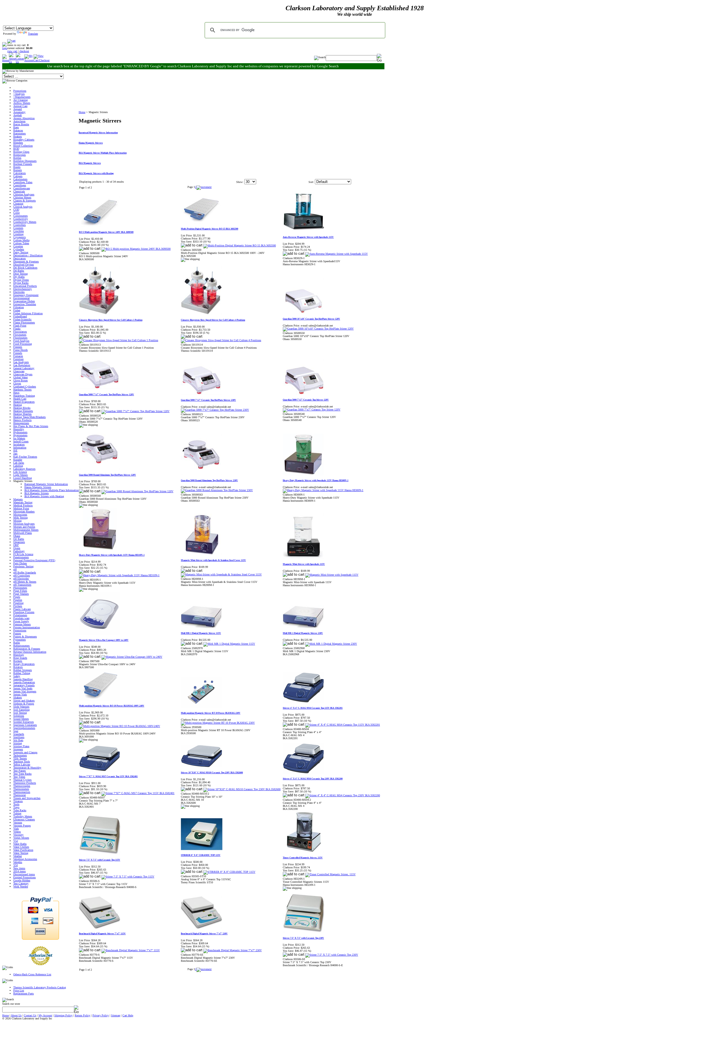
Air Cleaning (20, 99)
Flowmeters (19, 334)
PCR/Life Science (23, 554)
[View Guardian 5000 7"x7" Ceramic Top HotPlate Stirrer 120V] (135, 411)
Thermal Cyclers (22, 779)
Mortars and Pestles (24, 526)
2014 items (19, 871)
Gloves (17, 383)
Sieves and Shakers (24, 700)
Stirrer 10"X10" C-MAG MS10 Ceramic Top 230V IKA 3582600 (212, 772)
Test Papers (19, 770)
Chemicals (19, 191)
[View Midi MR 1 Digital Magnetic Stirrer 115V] (229, 643)
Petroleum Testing (23, 566)
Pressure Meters (22, 624)
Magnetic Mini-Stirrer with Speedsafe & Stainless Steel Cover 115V (213, 560)
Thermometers (21, 788)
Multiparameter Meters (25, 529)
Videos (17, 831)
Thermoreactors (21, 792)
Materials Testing (22, 502)
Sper (15, 731)
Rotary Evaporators (24, 663)
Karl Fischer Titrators (25, 456)
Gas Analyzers (21, 362)
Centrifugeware (21, 188)
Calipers (17, 176)
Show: (239, 181)
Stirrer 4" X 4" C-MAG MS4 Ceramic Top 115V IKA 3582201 (313, 708)
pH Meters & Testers (24, 581)
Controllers (19, 224)
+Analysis (19, 93)
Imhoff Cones (21, 441)
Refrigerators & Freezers (26, 648)
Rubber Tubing (21, 673)
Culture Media (21, 240)
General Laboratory (23, 368)
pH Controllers (21, 575)
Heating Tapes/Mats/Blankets (29, 417)
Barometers (19, 133)
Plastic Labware (22, 609)
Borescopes (19, 154)
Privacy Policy (101, 1015)
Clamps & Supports (24, 200)
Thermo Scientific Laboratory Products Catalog (39, 987)
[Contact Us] (20, 61)
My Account (45, 1015)
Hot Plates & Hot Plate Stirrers (30, 426)
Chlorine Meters (22, 197)
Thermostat (19, 795)
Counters (18, 227)
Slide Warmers (21, 706)
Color (16, 212)
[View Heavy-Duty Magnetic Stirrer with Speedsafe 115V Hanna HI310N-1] (119, 575)
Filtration (18, 307)
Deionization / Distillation (28, 255)
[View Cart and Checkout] (42, 60)
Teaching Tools (21, 761)
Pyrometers (19, 639)
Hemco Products (22, 420)
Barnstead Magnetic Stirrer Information (46, 484)
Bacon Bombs (21, 124)
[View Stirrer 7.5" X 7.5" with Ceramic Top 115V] (127, 876)
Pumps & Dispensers (25, 636)
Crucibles (18, 231)
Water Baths (20, 843)
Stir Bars (18, 740)
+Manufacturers (21, 96)
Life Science (20, 471)
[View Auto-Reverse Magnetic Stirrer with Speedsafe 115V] (336, 253)
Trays (16, 807)
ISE (15, 450)
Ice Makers (19, 438)
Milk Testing (20, 517)
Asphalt (17, 115)
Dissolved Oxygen (23, 264)
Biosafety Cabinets (23, 139)
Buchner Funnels (22, 163)
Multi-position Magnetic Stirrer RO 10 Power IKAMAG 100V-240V (111, 706)
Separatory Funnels (24, 685)
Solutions (18, 715)
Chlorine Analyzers (23, 194)
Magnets (18, 499)
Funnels (17, 352)
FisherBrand (20, 316)
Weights (17, 862)
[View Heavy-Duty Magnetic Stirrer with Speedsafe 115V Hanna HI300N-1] (323, 490)
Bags (16, 127)
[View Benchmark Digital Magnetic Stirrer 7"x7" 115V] (130, 950)
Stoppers (18, 749)
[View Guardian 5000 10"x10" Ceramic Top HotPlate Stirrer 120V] (318, 328)
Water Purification (23, 849)
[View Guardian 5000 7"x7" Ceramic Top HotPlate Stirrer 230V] (215, 409)
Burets (16, 167)
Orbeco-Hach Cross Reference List (32, 974)
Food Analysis (21, 340)
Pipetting (18, 602)
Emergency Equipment (25, 295)
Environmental (21, 298)
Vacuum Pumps (22, 825)
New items (19, 868)
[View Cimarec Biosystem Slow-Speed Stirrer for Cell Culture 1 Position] (118, 340)
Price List (18, 990)
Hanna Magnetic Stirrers (37, 487)
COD (16, 209)
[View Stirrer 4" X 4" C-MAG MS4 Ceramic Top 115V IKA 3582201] (342, 724)
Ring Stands (20, 657)
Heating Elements (23, 410)
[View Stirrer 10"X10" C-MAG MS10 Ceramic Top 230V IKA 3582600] (242, 789)
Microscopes (20, 514)
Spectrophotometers (24, 727)
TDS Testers (20, 758)
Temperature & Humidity (27, 767)
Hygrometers (20, 435)
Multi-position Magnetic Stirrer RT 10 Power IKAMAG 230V (210, 713)
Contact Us (30, 1015)
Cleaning (18, 203)
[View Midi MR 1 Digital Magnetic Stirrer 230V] (331, 643)
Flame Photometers (24, 322)
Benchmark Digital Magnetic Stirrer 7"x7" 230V (204, 933)
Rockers (17, 660)
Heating (17, 404)
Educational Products (25, 285)
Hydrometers (20, 432)
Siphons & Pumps (23, 703)
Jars (15, 453)
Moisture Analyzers (24, 523)
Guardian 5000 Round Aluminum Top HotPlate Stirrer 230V (209, 480)
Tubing (17, 813)
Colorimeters (20, 215)
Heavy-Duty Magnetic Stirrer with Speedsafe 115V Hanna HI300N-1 (315, 480)
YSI (15, 865)
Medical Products (23, 505)
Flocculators (20, 331)
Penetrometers (21, 557)
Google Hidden (21, 880)
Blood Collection (23, 145)
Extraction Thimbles (24, 304)
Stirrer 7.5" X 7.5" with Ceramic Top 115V (99, 860)
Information (19, 447)
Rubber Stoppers (22, 670)
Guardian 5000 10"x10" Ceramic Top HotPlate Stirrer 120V (311, 319)
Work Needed (20, 886)
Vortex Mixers (21, 837)
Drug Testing (20, 273)
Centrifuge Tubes (22, 182)
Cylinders (18, 249)
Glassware (18, 371)
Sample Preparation (24, 682)
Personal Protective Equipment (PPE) (34, 560)
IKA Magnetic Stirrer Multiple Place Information (51, 490)
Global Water (20, 377)
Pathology (19, 551)
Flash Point (19, 325)
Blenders (18, 142)
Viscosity (18, 834)
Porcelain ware (21, 618)
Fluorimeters (20, 337)
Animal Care (20, 106)
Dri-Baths (18, 270)
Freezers (17, 346)
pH (15, 569)
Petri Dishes (20, 563)
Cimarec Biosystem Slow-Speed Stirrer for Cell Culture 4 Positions (213, 320)
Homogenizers (21, 423)
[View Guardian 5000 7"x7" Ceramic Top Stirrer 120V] (311, 409)
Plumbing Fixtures (23, 612)
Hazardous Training (24, 395)
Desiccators (19, 258)
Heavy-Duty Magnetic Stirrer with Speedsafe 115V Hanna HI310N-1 (112, 555)
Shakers (17, 697)
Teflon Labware (21, 764)
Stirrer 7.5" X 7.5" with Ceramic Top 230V (303, 938)
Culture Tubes (21, 243)
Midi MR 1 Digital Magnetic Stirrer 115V (201, 633)
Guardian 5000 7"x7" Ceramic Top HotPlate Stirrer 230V (208, 400)
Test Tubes (19, 776)
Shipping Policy (63, 1015)
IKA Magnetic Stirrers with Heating (44, 496)
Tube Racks (19, 810)
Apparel (17, 109)
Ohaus (16, 535)
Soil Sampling (21, 709)
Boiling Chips (21, 151)
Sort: (311, 181)
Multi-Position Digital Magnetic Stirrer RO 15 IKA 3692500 (209, 229)
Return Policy (82, 1015)
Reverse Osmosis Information (29, 651)
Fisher (16, 310)
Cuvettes (18, 246)
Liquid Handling (22, 477)
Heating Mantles (22, 413)
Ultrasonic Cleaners (24, 819)
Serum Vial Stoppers (24, 691)
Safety (16, 676)
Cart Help (127, 1015)
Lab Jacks (18, 462)
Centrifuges (19, 185)
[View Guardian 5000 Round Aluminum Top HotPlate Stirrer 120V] (137, 491)
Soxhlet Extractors (23, 721)
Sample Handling (23, 679)
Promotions (19, 90)
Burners (17, 170)
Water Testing (20, 852)
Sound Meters (21, 718)
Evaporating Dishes (24, 301)
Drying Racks (21, 282)
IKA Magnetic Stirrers (36, 493)
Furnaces (18, 356)
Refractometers (21, 645)
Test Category (21, 883)
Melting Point (21, 508)
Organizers (19, 542)
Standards (18, 734)
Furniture (18, 359)
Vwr (15, 840)
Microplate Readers (24, 511)
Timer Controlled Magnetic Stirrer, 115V (303, 857)
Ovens (16, 548)
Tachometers (20, 755)
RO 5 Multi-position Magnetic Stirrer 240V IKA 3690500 (106, 232)
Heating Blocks (21, 407)
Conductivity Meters (24, 221)
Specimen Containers (25, 724)
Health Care (19, 398)
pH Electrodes (21, 578)
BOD (16, 148)
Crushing (18, 234)
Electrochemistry (22, 288)
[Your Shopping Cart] (11, 40)
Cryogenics (19, 237)
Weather (17, 856)
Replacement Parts (23, 993)
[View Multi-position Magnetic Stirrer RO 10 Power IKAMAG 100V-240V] (119, 726)
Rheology (18, 654)
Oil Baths (18, 538)
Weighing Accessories (25, 859)
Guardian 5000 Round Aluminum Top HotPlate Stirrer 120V (107, 475)
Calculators (19, 173)
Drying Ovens (21, 279)
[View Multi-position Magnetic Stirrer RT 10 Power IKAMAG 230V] (218, 722)
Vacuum (17, 822)
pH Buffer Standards (24, 572)
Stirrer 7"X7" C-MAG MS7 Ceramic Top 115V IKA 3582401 (108, 776)
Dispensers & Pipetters (26, 261)
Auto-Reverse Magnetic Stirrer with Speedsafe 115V (308, 237)
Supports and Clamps (25, 752)
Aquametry (19, 112)
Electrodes (19, 292)
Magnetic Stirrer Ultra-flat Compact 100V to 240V (104, 640)
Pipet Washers (21, 593)
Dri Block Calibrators (25, 267)
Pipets (16, 596)
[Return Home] (4, 48)
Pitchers (17, 606)
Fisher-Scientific (22, 319)
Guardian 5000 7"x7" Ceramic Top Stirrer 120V (306, 400)
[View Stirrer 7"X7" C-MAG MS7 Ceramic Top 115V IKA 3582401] (137, 793)
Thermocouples (21, 785)
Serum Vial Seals (22, 688)
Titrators (18, 801)
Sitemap (115, 1015)
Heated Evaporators (24, 401)
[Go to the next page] (204, 186)
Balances (18, 130)
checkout (24, 51)
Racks (16, 642)
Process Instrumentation (26, 627)
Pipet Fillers (20, 590)
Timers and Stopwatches (26, 798)
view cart (12, 51)
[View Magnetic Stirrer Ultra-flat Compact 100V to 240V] (131, 656)
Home (82, 112)
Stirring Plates (21, 746)
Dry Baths (19, 276)
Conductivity (20, 218)
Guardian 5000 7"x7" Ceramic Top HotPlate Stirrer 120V (106, 394)
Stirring (17, 743)
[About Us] (12, 61)
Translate (33, 33)
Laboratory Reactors (24, 468)
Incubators (19, 444)
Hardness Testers (22, 389)
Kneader (17, 459)
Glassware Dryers (22, 374)
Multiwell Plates (22, 532)
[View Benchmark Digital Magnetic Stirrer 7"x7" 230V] (232, 950)
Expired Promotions (24, 877)
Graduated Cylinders (24, 386)
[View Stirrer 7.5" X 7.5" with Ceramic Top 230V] (331, 954)
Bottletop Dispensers (25, 160)
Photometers (20, 587)
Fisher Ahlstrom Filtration (28, 313)
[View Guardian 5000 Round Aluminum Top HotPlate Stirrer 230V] (217, 490)
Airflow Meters (21, 102)
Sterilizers (18, 737)
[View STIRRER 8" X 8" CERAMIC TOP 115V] (229, 871)
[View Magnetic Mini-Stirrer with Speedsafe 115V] (331, 574)
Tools (16, 804)
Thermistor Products (24, 782)
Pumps (17, 633)
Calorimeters (20, 179)
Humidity (18, 429)
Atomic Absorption (24, 118)
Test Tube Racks (22, 773)
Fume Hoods (20, 349)
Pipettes (17, 599)
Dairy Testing (20, 252)
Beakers (17, 136)
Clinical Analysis (22, 206)
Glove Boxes (20, 380)
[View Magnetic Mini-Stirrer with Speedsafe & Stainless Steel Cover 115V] (221, 574)
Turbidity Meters (22, 816)
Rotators (18, 667)
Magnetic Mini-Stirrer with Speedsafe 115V (304, 564)
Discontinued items (24, 874)
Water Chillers (21, 846)
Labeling (18, 465)
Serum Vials (20, 694)
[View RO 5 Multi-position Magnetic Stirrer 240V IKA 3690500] (136, 248)
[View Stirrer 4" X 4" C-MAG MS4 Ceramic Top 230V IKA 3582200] (342, 795)
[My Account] (29, 60)
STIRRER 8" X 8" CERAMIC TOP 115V (200, 855)
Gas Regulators (21, 365)
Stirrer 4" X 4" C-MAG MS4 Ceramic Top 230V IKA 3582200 (313, 778)
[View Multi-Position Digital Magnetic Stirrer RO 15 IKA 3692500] (239, 245)
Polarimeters (20, 615)
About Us (16, 1015)
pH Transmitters (22, 584)
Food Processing (22, 343)
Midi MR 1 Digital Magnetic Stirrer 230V (303, 633)
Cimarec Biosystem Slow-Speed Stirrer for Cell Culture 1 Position (110, 320)
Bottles (17, 157)
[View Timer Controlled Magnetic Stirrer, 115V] (330, 874)
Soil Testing (20, 712)
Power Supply (21, 621)
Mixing (17, 520)
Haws (16, 392)
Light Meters (20, 474)
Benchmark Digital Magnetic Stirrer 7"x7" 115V (102, 933)
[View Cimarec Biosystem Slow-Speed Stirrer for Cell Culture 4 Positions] (221, 340)
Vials (16, 828)
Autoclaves (19, 121)
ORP (16, 545)
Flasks (16, 328)
